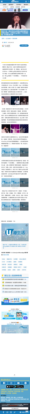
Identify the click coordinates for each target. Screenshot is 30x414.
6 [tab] (19, 8)
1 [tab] (12, 8)
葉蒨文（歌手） (18, 267)
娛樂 (15, 261)
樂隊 (14, 270)
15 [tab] (16, 11)
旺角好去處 (17, 391)
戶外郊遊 (8, 393)
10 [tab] (16, 10)
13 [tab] (13, 11)
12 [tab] (19, 10)
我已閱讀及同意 (15, 408)
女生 (4, 259)
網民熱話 (3, 397)
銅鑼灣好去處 (24, 389)
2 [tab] (13, 8)
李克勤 (4, 270)
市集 (7, 389)
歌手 (19, 270)
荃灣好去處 (10, 391)
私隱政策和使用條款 (13, 405)
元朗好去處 (4, 391)
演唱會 (4, 4)
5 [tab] (17, 8)
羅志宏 (5, 42)
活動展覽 (3, 389)
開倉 (10, 389)
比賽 (25, 267)
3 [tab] (14, 8)
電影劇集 (14, 38)
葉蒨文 (15, 264)
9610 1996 (6, 255)
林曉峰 (20, 261)
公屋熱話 (12, 7)
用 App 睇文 (24, 45)
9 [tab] (14, 10)
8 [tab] (13, 10)
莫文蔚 (10, 264)
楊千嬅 (4, 264)
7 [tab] (12, 10)
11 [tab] (17, 10)
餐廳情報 (3, 393)
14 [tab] (14, 11)
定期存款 (23, 7)
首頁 (3, 38)
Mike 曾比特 (23, 259)
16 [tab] (17, 11)
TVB (4, 261)
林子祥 (24, 270)
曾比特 (4, 267)
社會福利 (14, 393)
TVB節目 (9, 261)
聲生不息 (9, 259)
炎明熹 (15, 259)
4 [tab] (16, 8)
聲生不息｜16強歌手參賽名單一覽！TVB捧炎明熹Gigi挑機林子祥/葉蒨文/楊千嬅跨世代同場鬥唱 (14, 246)
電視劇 (10, 267)
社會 (22, 391)
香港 (9, 270)
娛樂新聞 (17, 7)
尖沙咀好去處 (16, 389)
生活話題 (8, 38)
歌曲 (21, 264)
